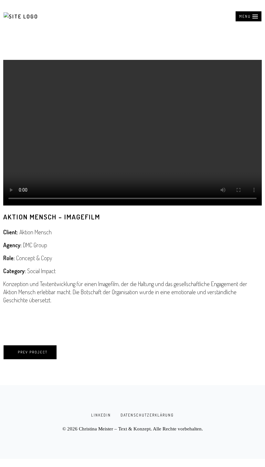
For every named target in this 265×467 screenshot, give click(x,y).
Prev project (33, 352)
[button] (248, 16)
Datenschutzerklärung (147, 415)
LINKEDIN (101, 415)
